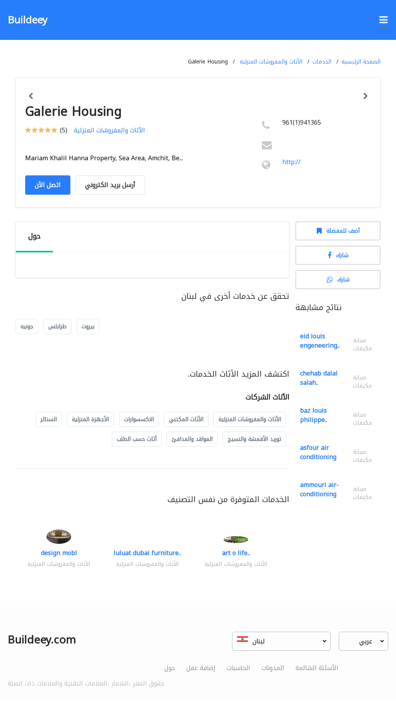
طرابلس (57, 326)
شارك (342, 255)
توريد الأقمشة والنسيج (254, 439)
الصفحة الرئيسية (361, 62)
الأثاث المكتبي (186, 419)
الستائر (49, 419)
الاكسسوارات (139, 419)
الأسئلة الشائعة (316, 668)
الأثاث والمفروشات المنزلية (271, 62)
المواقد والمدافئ (192, 439)
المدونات (272, 668)
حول (169, 668)
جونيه (26, 326)
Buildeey (28, 19)
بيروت (88, 326)
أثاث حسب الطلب (137, 439)
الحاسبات (238, 668)
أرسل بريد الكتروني (110, 185)
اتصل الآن (48, 185)
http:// (291, 162)
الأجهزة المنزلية (90, 419)
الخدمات (321, 62)
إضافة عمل (200, 668)
